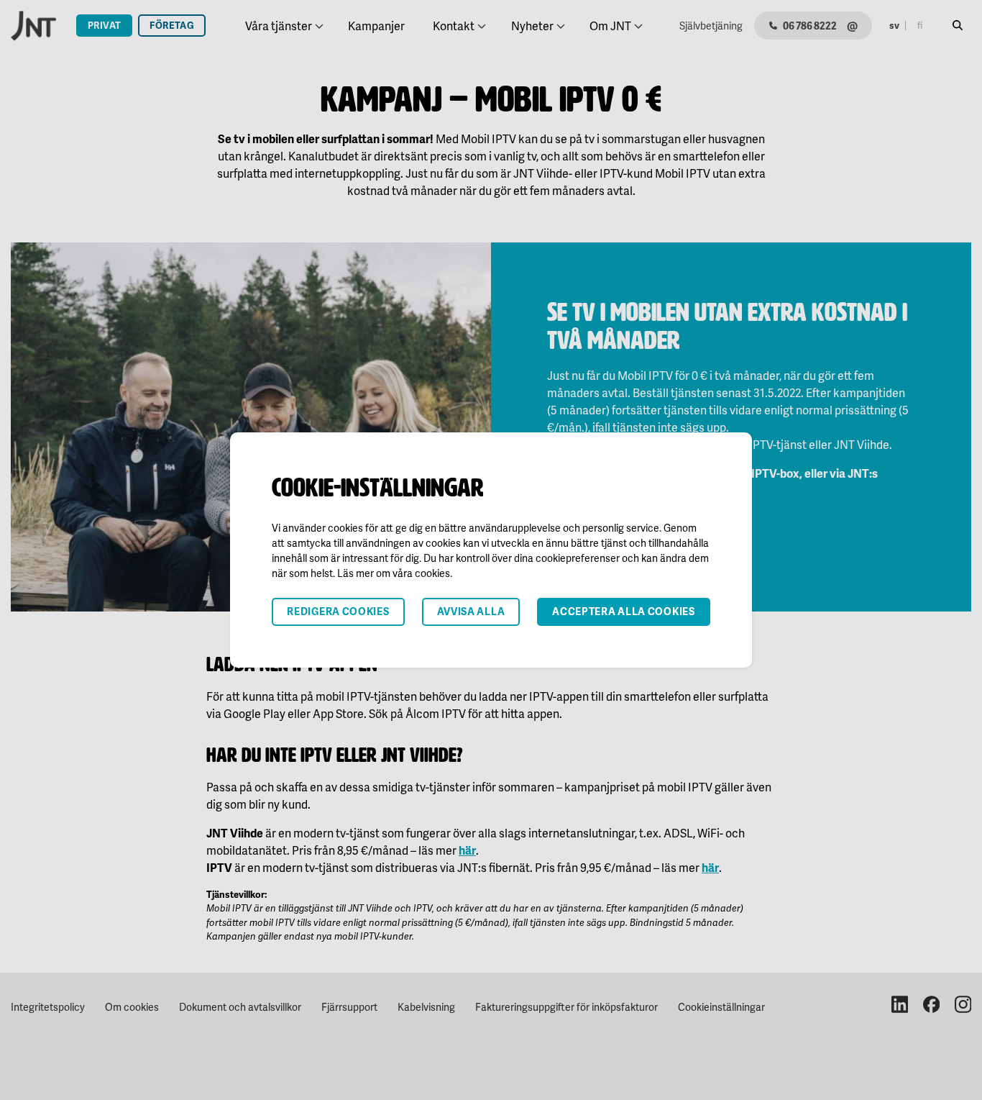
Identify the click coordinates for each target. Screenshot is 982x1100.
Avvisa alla (471, 611)
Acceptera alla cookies (623, 611)
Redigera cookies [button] (338, 611)
